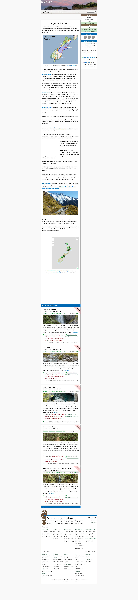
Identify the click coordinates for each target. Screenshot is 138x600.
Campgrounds (73, 580)
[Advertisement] (60, 17)
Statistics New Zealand (71, 65)
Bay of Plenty (89, 17)
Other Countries (90, 551)
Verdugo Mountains (46, 534)
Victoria (87, 557)
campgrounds (64, 523)
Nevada (55, 557)
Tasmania (88, 556)
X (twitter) (93, 522)
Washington (78, 563)
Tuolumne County (78, 543)
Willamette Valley (67, 562)
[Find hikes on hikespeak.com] (44, 521)
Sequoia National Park (79, 536)
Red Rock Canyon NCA (57, 559)
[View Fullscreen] (53, 242)
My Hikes (86, 580)
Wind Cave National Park (69, 570)
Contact (60, 580)
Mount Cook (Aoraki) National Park (50, 188)
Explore (46, 12)
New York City (56, 568)
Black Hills (66, 568)
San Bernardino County (90, 531)
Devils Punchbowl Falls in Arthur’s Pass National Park (52, 310)
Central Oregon (67, 556)
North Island (89, 15)
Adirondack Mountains (57, 564)
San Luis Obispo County (58, 534)
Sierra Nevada (78, 529)
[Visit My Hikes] (82, 62)
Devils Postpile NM (79, 538)
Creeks (62, 373)
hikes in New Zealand (56, 272)
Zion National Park (78, 561)
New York (55, 563)
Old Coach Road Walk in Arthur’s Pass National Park (52, 428)
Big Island (44, 564)
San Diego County (89, 536)
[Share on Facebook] (85, 37)
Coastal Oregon (67, 557)
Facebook (93, 520)
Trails (64, 313)
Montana (55, 554)
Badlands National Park (69, 566)
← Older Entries (45, 507)
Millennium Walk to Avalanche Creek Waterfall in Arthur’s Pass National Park (57, 469)
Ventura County (56, 538)
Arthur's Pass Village (55, 335)
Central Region (56, 566)
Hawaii (43, 563)
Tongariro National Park (89, 23)
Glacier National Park (57, 556)
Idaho (43, 570)
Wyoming (77, 571)
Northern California (91, 538)
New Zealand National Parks (57, 338)
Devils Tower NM (78, 573)
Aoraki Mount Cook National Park (89, 29)
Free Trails (47, 374)
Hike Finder (66, 580)
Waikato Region (46, 92)
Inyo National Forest (79, 548)
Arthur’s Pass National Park (67, 186)
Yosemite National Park (79, 531)
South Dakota (67, 564)
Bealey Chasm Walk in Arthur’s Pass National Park (52, 388)
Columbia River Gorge (68, 559)
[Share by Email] (93, 37)
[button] (66, 244)
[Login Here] (82, 57)
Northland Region (46, 74)
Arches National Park (79, 556)
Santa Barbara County (57, 536)
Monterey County (56, 531)
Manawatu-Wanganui (89, 19)
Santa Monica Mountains (47, 531)
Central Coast (56, 529)
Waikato (89, 21)
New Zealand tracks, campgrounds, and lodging (58, 271)
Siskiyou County (89, 541)
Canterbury (89, 27)
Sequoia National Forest (80, 545)
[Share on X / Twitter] (89, 37)
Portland (66, 561)
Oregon (66, 554)
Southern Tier (56, 570)
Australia (88, 554)
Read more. (75, 332)
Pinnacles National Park (58, 533)
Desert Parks (67, 529)
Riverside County (89, 533)
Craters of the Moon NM (47, 571)
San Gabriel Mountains (47, 533)
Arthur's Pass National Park (89, 31)
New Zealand (78, 309)
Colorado (44, 554)
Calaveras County (78, 541)
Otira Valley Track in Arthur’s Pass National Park (52, 348)
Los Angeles (45, 529)
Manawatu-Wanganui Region (49, 127)
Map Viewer (79, 580)
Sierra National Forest (79, 547)
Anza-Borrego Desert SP (69, 541)
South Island (89, 25)
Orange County (89, 534)
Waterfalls (47, 340)
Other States (46, 551)
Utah (76, 554)
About (56, 580)
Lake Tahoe (77, 540)
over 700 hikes (77, 521)
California (45, 527)
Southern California (91, 529)
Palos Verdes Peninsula (47, 536)
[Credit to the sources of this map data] (77, 268)
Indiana (44, 573)
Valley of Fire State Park (58, 561)
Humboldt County (89, 540)
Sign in (52, 580)
